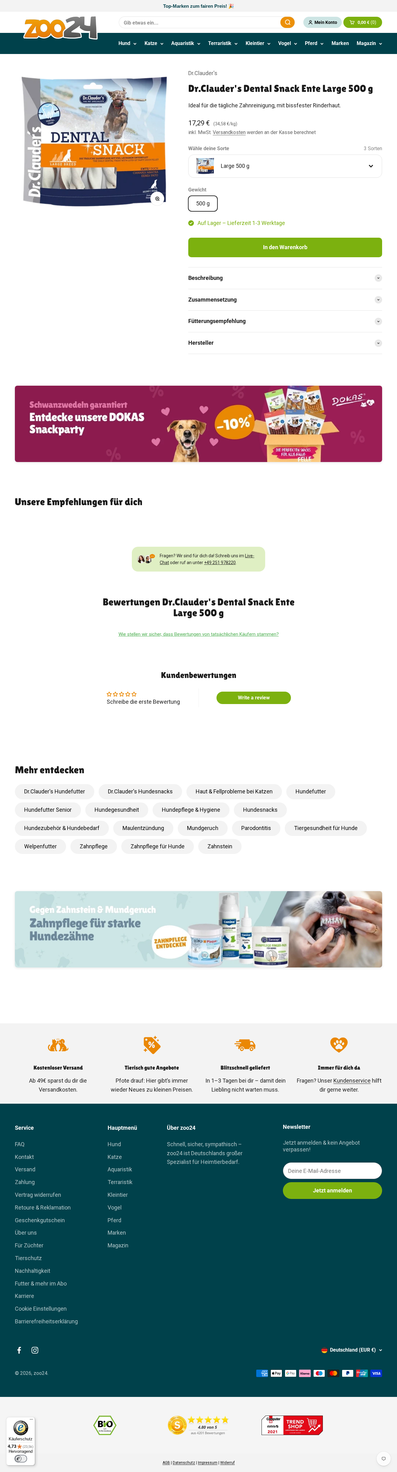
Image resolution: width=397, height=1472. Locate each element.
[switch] (21, 1458)
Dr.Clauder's (202, 73)
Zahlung (25, 1182)
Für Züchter (29, 1245)
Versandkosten (229, 132)
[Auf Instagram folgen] (35, 1350)
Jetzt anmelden (332, 1190)
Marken (340, 43)
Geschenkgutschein (40, 1220)
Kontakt (24, 1157)
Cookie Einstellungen (41, 1308)
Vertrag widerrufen (38, 1195)
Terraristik (219, 43)
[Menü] (31, 1421)
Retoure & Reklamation (43, 1207)
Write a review (254, 698)
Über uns (26, 1232)
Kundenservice (352, 1080)
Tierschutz (28, 1258)
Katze (151, 43)
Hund (124, 43)
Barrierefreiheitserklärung (46, 1321)
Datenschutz (184, 1463)
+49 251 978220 (220, 562)
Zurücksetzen (260, 22)
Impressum (207, 1463)
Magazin (366, 43)
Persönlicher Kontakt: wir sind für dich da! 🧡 (198, 6)
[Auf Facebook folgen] (19, 1350)
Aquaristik (182, 43)
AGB (166, 1463)
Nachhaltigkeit (32, 1271)
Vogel (284, 43)
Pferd (311, 43)
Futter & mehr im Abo (41, 1283)
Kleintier (255, 43)
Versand (25, 1169)
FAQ (20, 1144)
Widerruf (227, 1463)
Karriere (24, 1296)
